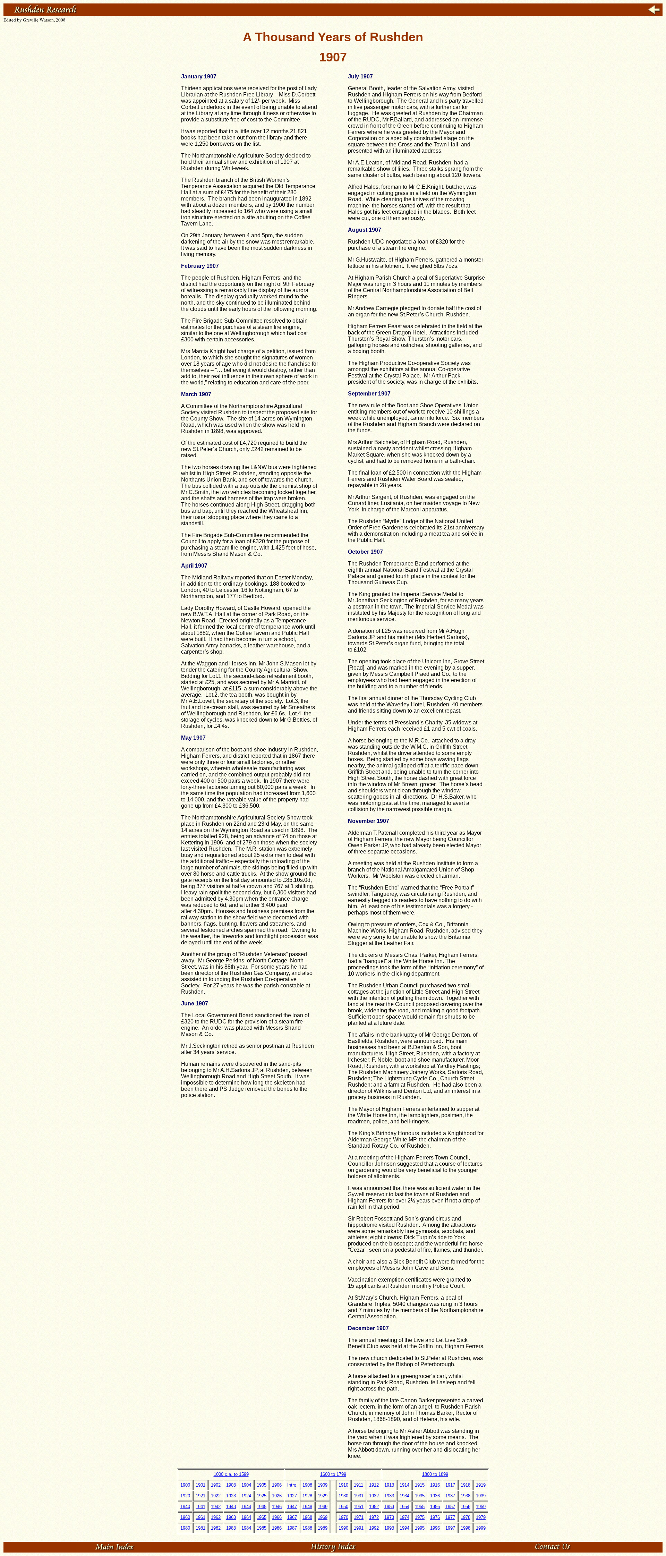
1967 (292, 1517)
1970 (343, 1517)
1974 (404, 1517)
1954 (404, 1506)
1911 (358, 1485)
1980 (185, 1528)
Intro (291, 1485)
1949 (322, 1506)
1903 (231, 1485)
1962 (216, 1517)
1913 (389, 1485)
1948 (307, 1506)
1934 (404, 1495)
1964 (246, 1517)
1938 (465, 1495)
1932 (374, 1495)
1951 (359, 1506)
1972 (374, 1517)
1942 (216, 1506)
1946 (277, 1506)
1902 (216, 1485)
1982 (216, 1528)
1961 (200, 1517)
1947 (292, 1506)
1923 (231, 1495)
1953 (389, 1506)
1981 (200, 1528)
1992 (374, 1528)
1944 (246, 1506)
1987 (292, 1528)
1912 (374, 1485)
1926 (277, 1495)
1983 (231, 1528)
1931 (359, 1495)
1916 (435, 1485)
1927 (292, 1495)
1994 (404, 1528)
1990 (343, 1528)
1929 (322, 1495)
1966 (277, 1517)
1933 (389, 1495)
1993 (389, 1528)
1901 (200, 1485)
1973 (389, 1517)
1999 (481, 1528)
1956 (435, 1506)
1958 (465, 1506)
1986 (277, 1528)
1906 (277, 1485)
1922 (216, 1495)
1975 (420, 1517)
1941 (200, 1506)
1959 (481, 1506)
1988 (307, 1528)
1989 (322, 1528)
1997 (450, 1528)
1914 (404, 1485)
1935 (420, 1495)
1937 (450, 1495)
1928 (307, 1495)
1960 (185, 1517)
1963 (231, 1517)
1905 (261, 1485)
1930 (343, 1495)
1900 (185, 1485)
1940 (185, 1506)
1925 (261, 1495)
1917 (450, 1485)
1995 (420, 1528)
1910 (343, 1485)
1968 (307, 1517)
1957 (450, 1506)
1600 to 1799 (333, 1474)
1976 (435, 1517)
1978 (465, 1517)
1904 (246, 1485)
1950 (343, 1506)
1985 (261, 1528)
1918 (465, 1485)
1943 (231, 1506)
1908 (307, 1485)
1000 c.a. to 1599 (231, 1474)
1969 (322, 1517)
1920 (185, 1495)
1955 (420, 1506)
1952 (374, 1506)
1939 (481, 1495)
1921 (200, 1495)
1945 (261, 1506)
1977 (450, 1517)
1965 (261, 1517)
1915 (420, 1485)
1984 (246, 1528)
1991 (359, 1528)
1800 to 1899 (435, 1474)
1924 (246, 1495)
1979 (481, 1517)
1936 (435, 1495)
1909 (322, 1485)
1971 (359, 1517)
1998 (465, 1528)
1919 (481, 1485)
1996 (435, 1528)
